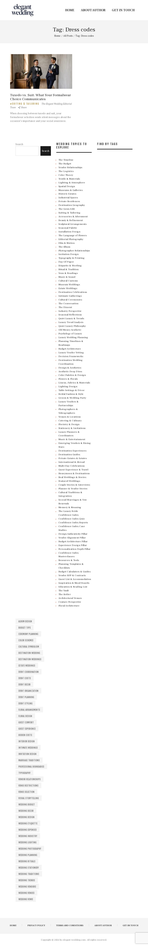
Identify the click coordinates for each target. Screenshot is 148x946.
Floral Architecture (69, 605)
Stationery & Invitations (72, 428)
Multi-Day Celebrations (71, 465)
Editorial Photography (70, 239)
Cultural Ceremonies (70, 299)
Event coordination (28, 671)
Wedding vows (25, 899)
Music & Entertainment (71, 439)
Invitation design (27, 754)
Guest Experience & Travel (73, 469)
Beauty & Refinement (70, 220)
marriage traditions (29, 760)
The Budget (64, 163)
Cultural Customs (68, 280)
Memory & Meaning (69, 507)
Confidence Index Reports (73, 522)
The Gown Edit (66, 208)
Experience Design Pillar (72, 545)
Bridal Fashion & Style (71, 394)
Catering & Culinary (70, 420)
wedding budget (26, 804)
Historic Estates (67, 193)
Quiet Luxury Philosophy (72, 326)
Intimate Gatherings (70, 295)
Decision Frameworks (70, 356)
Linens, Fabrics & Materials (74, 382)
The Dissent (65, 307)
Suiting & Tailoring (25, 103)
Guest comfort (26, 722)
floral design (25, 716)
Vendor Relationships (70, 167)
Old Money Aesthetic (69, 329)
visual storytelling (28, 798)
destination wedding (29, 653)
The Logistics (66, 171)
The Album (64, 246)
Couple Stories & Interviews (74, 484)
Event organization (28, 690)
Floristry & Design (69, 424)
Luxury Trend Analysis (71, 322)
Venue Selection (26, 791)
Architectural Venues (70, 598)
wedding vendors (27, 886)
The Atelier (64, 594)
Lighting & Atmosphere (71, 182)
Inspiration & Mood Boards (74, 583)
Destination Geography (71, 205)
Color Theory (65, 175)
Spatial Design (66, 186)
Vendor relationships (29, 779)
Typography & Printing (71, 258)
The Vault (63, 590)
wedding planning (27, 855)
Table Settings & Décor (71, 390)
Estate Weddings (67, 288)
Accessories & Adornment (73, 216)
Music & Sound (66, 277)
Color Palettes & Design (72, 375)
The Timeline (65, 159)
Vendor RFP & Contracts (72, 575)
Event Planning (26, 697)
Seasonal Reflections (70, 314)
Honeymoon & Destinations (74, 473)
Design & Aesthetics (69, 367)
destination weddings (29, 659)
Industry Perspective (70, 311)
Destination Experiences (72, 450)
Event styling (25, 703)
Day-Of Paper (66, 261)
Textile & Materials (69, 178)
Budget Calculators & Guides (74, 571)
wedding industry (27, 836)
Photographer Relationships (74, 250)
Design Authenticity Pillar (73, 533)
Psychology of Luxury (70, 333)
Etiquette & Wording (70, 265)
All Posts (68, 35)
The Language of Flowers (72, 235)
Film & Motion (66, 243)
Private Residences (69, 201)
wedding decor (26, 810)
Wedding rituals (26, 861)
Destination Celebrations (72, 292)
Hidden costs (25, 735)
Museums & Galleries (70, 190)
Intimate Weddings (28, 747)
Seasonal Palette (67, 227)
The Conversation (68, 303)
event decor (24, 684)
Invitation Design (68, 254)
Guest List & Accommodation (74, 579)
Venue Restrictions (28, 785)
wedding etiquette (27, 823)
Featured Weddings (69, 481)
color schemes (25, 640)
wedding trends (26, 880)
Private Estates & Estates (72, 458)
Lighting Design (67, 386)
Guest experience (27, 728)
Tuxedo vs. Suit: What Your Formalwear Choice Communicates (40, 97)
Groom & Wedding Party (72, 397)
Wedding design (26, 817)
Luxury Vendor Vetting (71, 352)
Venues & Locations (69, 416)
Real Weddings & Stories (72, 477)
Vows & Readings (68, 273)
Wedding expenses (27, 829)
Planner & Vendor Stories (73, 488)
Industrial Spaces (68, 197)
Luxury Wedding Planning (73, 337)
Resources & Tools (68, 560)
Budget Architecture (69, 348)
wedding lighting (27, 842)
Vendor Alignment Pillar (72, 537)
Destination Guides (69, 454)
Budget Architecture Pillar (73, 541)
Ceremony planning (28, 634)
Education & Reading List (72, 586)
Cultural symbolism (28, 646)
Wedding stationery (28, 867)
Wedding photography (29, 848)
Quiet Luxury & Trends (71, 318)
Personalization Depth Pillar (74, 549)
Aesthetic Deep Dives (70, 371)
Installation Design (69, 231)
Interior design (26, 741)
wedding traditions (28, 874)
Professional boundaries (31, 766)
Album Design (25, 621)
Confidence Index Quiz (71, 518)
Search (19, 144)
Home (57, 35)
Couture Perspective (69, 601)
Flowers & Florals (68, 378)
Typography (24, 773)
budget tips (24, 627)
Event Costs (24, 678)
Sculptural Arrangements (72, 224)
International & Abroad (71, 462)
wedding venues (26, 893)
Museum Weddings (69, 284)
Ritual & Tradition (68, 269)
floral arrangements (29, 709)
